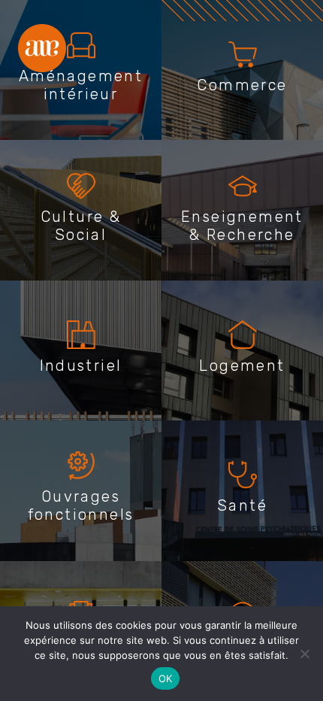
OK (165, 678)
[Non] (304, 653)
